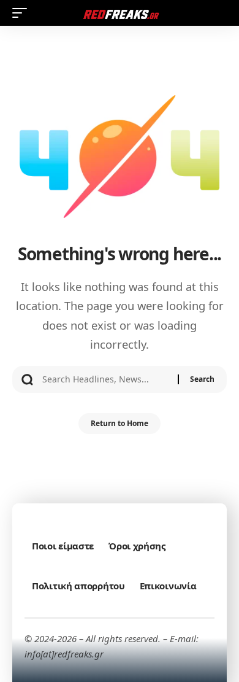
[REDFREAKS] (119, 12)
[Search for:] (105, 379)
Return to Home (119, 423)
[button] (22, 13)
